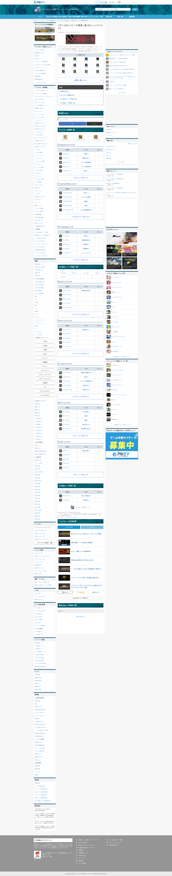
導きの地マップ (86, 16)
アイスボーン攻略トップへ (82, 507)
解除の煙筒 (37, 513)
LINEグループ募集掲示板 (41, 797)
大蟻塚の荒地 (38, 680)
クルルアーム (65, 158)
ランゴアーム (65, 240)
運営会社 (81, 860)
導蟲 (36, 703)
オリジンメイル (66, 299)
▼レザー (63, 276)
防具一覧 (120, 16)
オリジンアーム (66, 294)
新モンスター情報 (39, 99)
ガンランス (37, 317)
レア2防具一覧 (38, 421)
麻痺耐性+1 (86, 248)
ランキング (135, 143)
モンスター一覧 (97, 16)
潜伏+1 (86, 377)
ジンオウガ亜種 (38, 152)
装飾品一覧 (37, 448)
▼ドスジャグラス (80, 140)
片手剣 (36, 302)
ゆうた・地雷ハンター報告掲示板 (117, 62)
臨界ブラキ (37, 187)
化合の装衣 (37, 483)
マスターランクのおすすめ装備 (42, 64)
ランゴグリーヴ (66, 252)
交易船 (36, 774)
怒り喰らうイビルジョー (41, 126)
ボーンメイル (65, 420)
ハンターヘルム (66, 372)
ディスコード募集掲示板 (41, 789)
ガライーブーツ (66, 495)
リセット (94, 123)
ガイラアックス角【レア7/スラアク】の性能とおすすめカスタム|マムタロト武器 (122, 77)
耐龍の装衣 (37, 516)
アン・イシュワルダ (40, 114)
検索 (72, 123)
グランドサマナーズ (116, 346)
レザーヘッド (65, 450)
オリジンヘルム (66, 290)
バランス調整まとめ (40, 105)
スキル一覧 (37, 593)
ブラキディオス (38, 184)
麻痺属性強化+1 (86, 240)
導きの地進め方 (63, 16)
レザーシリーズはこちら (80, 474)
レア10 (86, 61)
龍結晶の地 (37, 686)
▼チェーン (75, 273)
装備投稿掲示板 (38, 79)
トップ (40, 16)
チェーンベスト (66, 338)
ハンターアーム (66, 376)
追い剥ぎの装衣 (38, 472)
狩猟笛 (36, 311)
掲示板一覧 (112, 81)
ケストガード (65, 500)
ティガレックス (38, 158)
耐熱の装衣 (37, 486)
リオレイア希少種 (39, 208)
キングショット (115, 317)
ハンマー (37, 308)
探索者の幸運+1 (86, 290)
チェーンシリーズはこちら (80, 353)
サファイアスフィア (116, 277)
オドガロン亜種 (38, 134)
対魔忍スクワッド (115, 292)
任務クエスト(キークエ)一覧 (42, 556)
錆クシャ (109, 155)
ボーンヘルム (65, 411)
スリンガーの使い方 (40, 247)
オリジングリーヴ (67, 307)
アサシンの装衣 (38, 463)
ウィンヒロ (114, 312)
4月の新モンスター (111, 146)
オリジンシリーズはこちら (80, 314)
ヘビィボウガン (38, 334)
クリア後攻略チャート (40, 651)
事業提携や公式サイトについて (87, 847)
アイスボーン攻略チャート (41, 90)
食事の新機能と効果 (40, 745)
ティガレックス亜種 (40, 161)
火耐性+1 (86, 153)
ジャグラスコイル (67, 205)
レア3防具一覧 (38, 424)
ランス (36, 314)
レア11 (75, 61)
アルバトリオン (38, 111)
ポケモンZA (114, 390)
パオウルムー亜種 (39, 179)
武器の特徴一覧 (38, 269)
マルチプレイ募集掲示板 (41, 794)
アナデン (113, 307)
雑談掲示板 (37, 76)
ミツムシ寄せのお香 (40, 610)
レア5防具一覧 (38, 430)
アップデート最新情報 (40, 73)
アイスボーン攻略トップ (41, 49)
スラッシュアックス (40, 320)
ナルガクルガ (38, 173)
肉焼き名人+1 (86, 389)
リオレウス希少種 (39, 211)
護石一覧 (37, 445)
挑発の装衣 (37, 495)
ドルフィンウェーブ (116, 282)
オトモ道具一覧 (38, 607)
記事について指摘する (81, 598)
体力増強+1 (86, 411)
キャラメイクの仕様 (40, 748)
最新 (129, 143)
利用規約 (81, 850)
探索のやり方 (38, 754)
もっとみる (121, 162)
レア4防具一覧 (38, 427)
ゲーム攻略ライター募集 (116, 840)
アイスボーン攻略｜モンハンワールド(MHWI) (60, 9)
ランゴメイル (65, 244)
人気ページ (92, 527)
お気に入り (97, 592)
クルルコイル (65, 166)
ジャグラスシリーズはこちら (81, 217)
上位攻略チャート (39, 648)
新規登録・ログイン (111, 132)
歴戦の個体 (37, 700)
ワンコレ (113, 341)
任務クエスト (38, 760)
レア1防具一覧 (38, 418)
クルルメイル (65, 162)
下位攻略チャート (39, 645)
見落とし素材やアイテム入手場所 (43, 585)
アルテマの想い (83, 842)
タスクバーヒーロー (116, 375)
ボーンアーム (65, 416)
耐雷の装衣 (37, 501)
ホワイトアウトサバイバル (118, 336)
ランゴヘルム (65, 235)
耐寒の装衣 (37, 504)
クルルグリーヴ (66, 170)
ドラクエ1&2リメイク (117, 380)
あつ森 (112, 399)
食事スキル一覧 (38, 599)
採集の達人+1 (86, 329)
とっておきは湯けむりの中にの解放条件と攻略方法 (121, 69)
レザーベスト (65, 459)
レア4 (63, 73)
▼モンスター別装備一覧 (66, 95)
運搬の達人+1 (86, 158)
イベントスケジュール (40, 82)
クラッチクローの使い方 (41, 255)
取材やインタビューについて (86, 845)
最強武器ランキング (40, 52)
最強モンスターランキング (41, 539)
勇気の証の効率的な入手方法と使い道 (118, 65)
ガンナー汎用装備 (39, 293)
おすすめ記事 (69, 527)
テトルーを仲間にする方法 (41, 730)
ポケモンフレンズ (115, 327)
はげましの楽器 (38, 619)
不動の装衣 (37, 466)
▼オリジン (63, 273)
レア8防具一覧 (38, 439)
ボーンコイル (65, 424)
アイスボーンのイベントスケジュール (44, 96)
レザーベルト (65, 463)
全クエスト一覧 (38, 553)
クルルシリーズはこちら (80, 178)
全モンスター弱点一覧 (40, 530)
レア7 (74, 67)
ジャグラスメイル (67, 201)
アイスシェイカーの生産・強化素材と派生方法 (120, 72)
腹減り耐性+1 (86, 450)
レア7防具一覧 (38, 436)
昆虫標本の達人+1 (86, 428)
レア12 (63, 61)
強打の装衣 (37, 469)
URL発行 (81, 592)
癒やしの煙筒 (38, 510)
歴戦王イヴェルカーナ (40, 123)
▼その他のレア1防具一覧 (67, 103)
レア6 (86, 67)
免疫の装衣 (37, 489)
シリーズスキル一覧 (40, 596)
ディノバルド (38, 164)
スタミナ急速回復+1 (86, 162)
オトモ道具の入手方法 (40, 238)
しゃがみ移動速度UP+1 (86, 210)
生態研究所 (37, 765)
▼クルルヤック (65, 140)
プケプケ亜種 (38, 181)
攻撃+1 (86, 420)
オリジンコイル (66, 303)
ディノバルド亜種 (39, 167)
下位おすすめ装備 (39, 284)
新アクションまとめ (40, 102)
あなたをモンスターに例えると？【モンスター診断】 (122, 55)
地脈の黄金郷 (38, 689)
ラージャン (37, 202)
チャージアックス (39, 323)
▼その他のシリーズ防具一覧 (68, 99)
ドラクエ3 (113, 409)
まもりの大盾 (38, 616)
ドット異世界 (114, 331)
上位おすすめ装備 (39, 287)
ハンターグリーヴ (67, 389)
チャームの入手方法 (40, 241)
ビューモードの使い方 (40, 252)
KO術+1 (86, 416)
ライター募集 (82, 863)
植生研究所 (37, 768)
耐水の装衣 (37, 498)
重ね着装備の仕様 (39, 736)
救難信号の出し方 (39, 757)
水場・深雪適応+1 (86, 495)
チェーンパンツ (66, 346)
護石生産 (37, 718)
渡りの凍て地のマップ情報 (41, 232)
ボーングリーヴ (66, 428)
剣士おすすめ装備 (39, 660)
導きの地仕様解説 (74, 16)
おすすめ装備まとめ (40, 281)
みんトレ (113, 302)
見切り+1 (86, 170)
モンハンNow (114, 322)
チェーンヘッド (66, 329)
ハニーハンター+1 (86, 253)
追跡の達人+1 (86, 385)
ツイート (66, 592)
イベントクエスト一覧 (40, 571)
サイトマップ (82, 858)
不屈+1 (86, 205)
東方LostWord (114, 351)
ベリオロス (37, 193)
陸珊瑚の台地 (38, 677)
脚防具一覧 (37, 415)
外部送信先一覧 (113, 845)
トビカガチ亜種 (38, 170)
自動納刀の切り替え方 (40, 724)
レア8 (63, 67)
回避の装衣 (37, 474)
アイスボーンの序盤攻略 (41, 93)
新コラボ (109, 152)
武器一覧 (109, 16)
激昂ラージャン (38, 205)
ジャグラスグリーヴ (67, 209)
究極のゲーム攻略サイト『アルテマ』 (89, 840)
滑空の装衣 (37, 492)
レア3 (74, 73)
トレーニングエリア (40, 715)
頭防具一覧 (37, 403)
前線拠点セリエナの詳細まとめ (42, 235)
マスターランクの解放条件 (41, 61)
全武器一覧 (37, 272)
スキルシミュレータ (40, 67)
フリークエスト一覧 (40, 559)
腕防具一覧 (37, 409)
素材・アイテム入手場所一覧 (42, 582)
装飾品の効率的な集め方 (41, 451)
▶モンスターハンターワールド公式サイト (68, 517)
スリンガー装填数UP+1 (86, 381)
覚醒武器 (109, 158)
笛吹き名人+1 (86, 424)
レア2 (86, 73)
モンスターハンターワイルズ (118, 395)
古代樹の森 (37, 674)
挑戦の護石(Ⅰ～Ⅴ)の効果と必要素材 (118, 58)
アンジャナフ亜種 (39, 117)
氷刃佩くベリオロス (40, 196)
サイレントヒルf (115, 404)
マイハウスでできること (41, 244)
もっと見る (122, 92)
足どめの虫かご (38, 613)
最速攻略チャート (39, 642)
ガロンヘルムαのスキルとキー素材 (117, 85)
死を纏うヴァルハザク (40, 146)
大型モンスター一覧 (40, 533)
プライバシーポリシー (115, 842)
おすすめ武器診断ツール (41, 70)
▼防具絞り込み (64, 91)
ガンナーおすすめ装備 (40, 663)
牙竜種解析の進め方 (40, 226)
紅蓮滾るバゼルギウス (40, 140)
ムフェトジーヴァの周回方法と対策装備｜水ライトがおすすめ (121, 193)
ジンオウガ (37, 149)
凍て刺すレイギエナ (40, 129)
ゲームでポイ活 (100, 2)
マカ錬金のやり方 (39, 721)
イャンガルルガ (38, 132)
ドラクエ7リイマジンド (117, 385)
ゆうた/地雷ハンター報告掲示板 (42, 800)
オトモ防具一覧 (38, 634)
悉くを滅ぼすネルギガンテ (41, 143)
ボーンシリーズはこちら (80, 435)
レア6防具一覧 (38, 433)
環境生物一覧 (38, 742)
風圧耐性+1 (86, 244)
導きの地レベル (110, 149)
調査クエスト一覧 (39, 568)
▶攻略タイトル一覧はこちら (122, 357)
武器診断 (132, 16)
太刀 (36, 299)
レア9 (97, 61)
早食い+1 (86, 192)
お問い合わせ (82, 855)
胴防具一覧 (37, 406)
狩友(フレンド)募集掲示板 (41, 792)
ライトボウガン (38, 331)
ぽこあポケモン (115, 365)
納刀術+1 (86, 236)
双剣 (36, 305)
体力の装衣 (37, 477)
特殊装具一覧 (38, 460)
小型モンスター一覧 (40, 536)
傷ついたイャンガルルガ (41, 137)
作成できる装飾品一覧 (40, 454)
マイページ (109, 135)
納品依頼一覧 (38, 565)
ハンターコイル (66, 385)
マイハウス (37, 771)
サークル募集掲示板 (40, 786)
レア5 (97, 67)
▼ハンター (86, 273)
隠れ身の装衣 (38, 480)
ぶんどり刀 (37, 622)
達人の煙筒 (37, 507)
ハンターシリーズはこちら (80, 396)
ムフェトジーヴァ (39, 155)
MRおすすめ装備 (51, 16)
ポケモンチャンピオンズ (117, 370)
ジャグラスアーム (67, 197)
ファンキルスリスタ (116, 287)
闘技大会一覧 (38, 573)
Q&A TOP (109, 129)
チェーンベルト (66, 342)
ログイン (134, 2)
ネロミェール (38, 176)
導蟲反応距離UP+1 (86, 372)
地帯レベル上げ (38, 223)
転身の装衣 (37, 519)
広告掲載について (83, 853)
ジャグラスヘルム (67, 192)
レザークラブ (65, 455)
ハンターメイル (66, 381)
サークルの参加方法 (40, 751)
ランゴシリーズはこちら (80, 260)
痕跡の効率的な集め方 (40, 666)
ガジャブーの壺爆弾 (40, 625)
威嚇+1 (86, 201)
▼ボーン (97, 273)
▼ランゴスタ (95, 140)
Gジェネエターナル (116, 297)
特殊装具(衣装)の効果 (40, 250)
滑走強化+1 (86, 500)
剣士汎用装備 (38, 290)
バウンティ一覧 (38, 562)
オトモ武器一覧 (38, 631)
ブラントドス (38, 190)
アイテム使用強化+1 (86, 166)
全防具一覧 (37, 275)
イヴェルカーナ (38, 120)
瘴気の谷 (37, 683)
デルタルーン (114, 414)
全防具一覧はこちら (80, 80)
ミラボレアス (38, 199)
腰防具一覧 (37, 412)
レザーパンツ (65, 467)
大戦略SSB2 (114, 419)
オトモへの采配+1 (86, 197)
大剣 (36, 296)
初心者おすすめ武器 (40, 267)
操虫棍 (36, 326)
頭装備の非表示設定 (40, 733)
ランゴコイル (65, 248)
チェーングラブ (66, 333)
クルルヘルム (65, 153)
